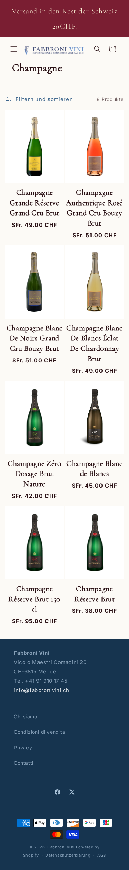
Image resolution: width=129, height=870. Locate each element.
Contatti (23, 763)
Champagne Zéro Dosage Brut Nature (34, 473)
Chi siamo (25, 716)
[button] (13, 49)
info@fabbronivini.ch (41, 690)
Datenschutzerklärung (67, 855)
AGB (101, 855)
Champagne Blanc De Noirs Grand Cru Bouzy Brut (35, 338)
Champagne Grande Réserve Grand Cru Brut (35, 202)
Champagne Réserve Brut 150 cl (34, 598)
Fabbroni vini (61, 846)
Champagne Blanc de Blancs (94, 468)
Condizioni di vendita (39, 732)
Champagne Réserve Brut (94, 593)
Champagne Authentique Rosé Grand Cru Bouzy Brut (94, 208)
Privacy (23, 747)
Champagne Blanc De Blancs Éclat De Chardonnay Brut (94, 343)
